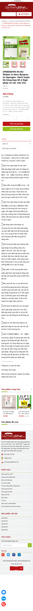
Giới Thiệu (4, 497)
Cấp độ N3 (4, 524)
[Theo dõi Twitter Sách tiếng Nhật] (8, 554)
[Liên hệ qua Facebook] (3, 592)
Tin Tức (3, 500)
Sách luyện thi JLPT (7, 474)
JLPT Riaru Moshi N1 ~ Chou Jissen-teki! (24, 413)
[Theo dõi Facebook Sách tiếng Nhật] (13, 554)
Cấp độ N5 (4, 529)
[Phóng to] (28, 57)
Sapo (20, 564)
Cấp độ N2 (4, 521)
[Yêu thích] (28, 38)
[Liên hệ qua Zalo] (3, 598)
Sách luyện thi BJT (6, 491)
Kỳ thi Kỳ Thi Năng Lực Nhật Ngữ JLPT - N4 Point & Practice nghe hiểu (9, 413)
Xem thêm (31, 389)
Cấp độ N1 (4, 518)
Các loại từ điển (5, 483)
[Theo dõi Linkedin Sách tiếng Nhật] (19, 554)
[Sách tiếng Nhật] (13, 435)
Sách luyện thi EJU (6, 489)
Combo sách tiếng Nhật (8, 477)
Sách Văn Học (5, 494)
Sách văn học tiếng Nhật (8, 503)
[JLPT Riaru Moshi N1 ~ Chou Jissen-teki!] (24, 402)
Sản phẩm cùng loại (10, 389)
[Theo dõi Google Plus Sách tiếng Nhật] (3, 554)
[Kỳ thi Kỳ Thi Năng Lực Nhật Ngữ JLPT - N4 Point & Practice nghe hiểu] (9, 402)
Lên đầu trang (16, 568)
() (25, 14)
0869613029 (7, 458)
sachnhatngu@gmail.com (11, 462)
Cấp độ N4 (4, 527)
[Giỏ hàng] (19, 14)
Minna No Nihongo (6, 480)
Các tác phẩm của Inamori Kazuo (11, 506)
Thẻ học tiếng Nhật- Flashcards (10, 486)
